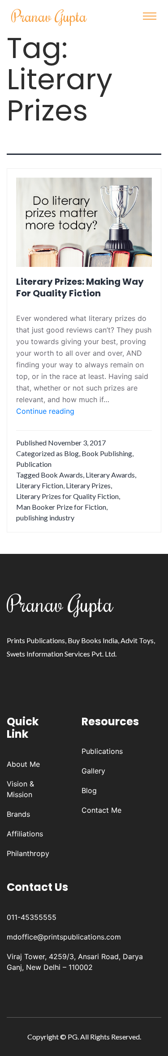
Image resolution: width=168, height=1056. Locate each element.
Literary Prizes (88, 485)
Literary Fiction (39, 485)
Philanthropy (28, 853)
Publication (34, 464)
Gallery (93, 770)
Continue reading (45, 411)
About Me (23, 764)
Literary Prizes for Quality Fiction (67, 496)
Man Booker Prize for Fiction (61, 507)
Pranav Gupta (49, 16)
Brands (18, 814)
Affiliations (25, 833)
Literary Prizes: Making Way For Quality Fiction (80, 287)
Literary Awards (110, 474)
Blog (71, 453)
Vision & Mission (20, 789)
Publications (102, 751)
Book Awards (62, 474)
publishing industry (45, 517)
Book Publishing (107, 453)
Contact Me (101, 810)
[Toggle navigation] (149, 16)
